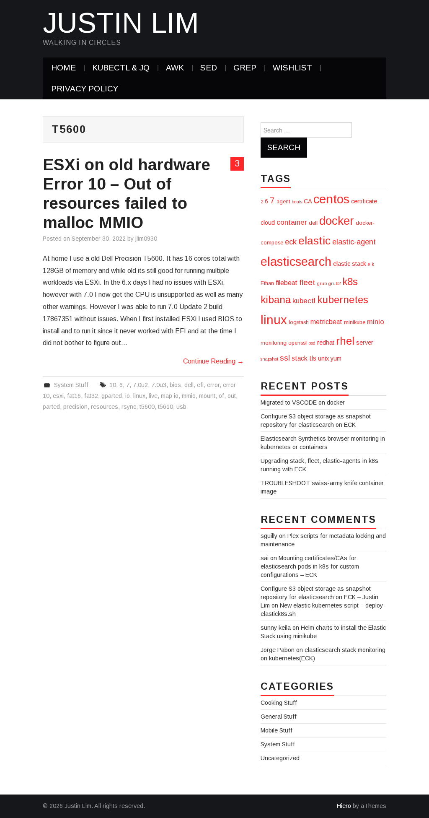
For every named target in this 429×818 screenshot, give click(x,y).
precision (75, 406)
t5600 (147, 406)
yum (336, 358)
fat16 (74, 395)
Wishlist (292, 67)
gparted (111, 395)
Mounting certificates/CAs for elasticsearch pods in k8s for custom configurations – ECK (310, 566)
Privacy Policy (84, 88)
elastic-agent (354, 242)
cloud (268, 222)
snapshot (269, 358)
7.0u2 (140, 385)
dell (189, 385)
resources (104, 406)
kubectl (303, 301)
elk (371, 264)
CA (308, 201)
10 (112, 385)
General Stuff (279, 716)
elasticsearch (296, 261)
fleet (307, 282)
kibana (276, 299)
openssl (297, 343)
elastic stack (349, 263)
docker (336, 220)
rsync (128, 406)
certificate (364, 201)
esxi (58, 395)
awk (175, 67)
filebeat (286, 282)
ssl (285, 357)
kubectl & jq (121, 67)
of (221, 395)
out (231, 395)
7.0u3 (158, 385)
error (213, 385)
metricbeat (326, 321)
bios (175, 385)
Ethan (267, 283)
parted (51, 406)
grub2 (334, 283)
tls (312, 358)
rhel (345, 341)
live (153, 395)
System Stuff (71, 385)
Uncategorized (280, 758)
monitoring (274, 343)
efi (200, 385)
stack (300, 358)
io (127, 395)
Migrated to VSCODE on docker (303, 402)
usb (181, 406)
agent (283, 202)
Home (63, 67)
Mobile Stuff (276, 730)
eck (291, 242)
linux (139, 395)
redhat (325, 342)
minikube (354, 322)
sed (208, 67)
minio (375, 322)
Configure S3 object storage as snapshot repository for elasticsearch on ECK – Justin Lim (319, 597)
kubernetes (342, 299)
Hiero (344, 805)
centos (331, 199)
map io (169, 395)
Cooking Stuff (279, 702)
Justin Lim (121, 23)
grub (322, 283)
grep (244, 67)
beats (297, 201)
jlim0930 (146, 238)
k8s (350, 281)
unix (323, 358)
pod (311, 342)
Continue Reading (213, 361)
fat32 (91, 395)
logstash (299, 322)
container (292, 222)
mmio (189, 395)
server (364, 342)
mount (207, 395)
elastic (314, 240)
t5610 (165, 406)
